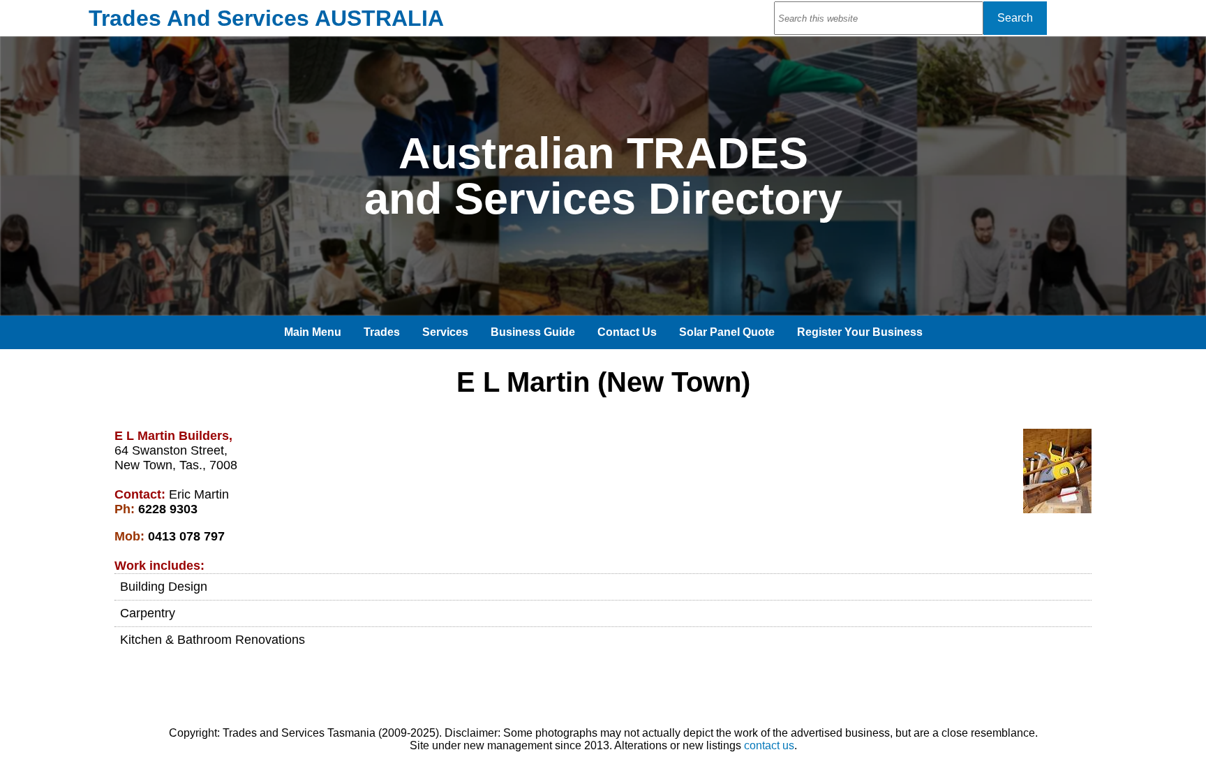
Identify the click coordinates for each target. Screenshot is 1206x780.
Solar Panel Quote (727, 332)
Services (445, 332)
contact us (769, 745)
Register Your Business (860, 332)
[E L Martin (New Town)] (1057, 509)
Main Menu (312, 332)
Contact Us (627, 332)
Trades (382, 332)
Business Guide (533, 332)
